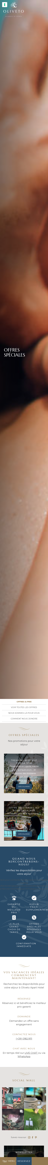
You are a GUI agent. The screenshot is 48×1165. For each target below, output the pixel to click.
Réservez (23, 1161)
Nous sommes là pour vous (24, 713)
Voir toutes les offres (24, 707)
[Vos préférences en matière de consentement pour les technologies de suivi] (4, 4)
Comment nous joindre (24, 719)
